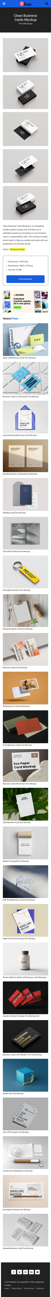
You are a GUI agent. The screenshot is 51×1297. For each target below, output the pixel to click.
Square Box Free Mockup (13, 1093)
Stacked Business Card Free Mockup (18, 1248)
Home (6, 1288)
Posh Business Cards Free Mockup (17, 745)
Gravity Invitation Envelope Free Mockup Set (21, 1016)
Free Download (25, 279)
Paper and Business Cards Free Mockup (19, 358)
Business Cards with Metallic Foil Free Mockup (22, 1055)
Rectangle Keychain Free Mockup (16, 590)
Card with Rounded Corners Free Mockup (20, 435)
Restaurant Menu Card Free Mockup (17, 629)
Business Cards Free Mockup (15, 667)
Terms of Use (28, 1288)
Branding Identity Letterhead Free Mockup (20, 474)
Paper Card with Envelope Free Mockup (19, 938)
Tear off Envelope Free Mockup (16, 1132)
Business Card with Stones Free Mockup (19, 784)
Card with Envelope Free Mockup (16, 551)
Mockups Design (17, 249)
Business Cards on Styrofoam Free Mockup (21, 397)
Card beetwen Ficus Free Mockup (16, 822)
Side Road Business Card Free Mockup (19, 900)
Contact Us (40, 1288)
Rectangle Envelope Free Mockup (16, 1210)
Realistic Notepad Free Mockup (16, 861)
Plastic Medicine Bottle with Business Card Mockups (25, 977)
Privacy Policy (16, 1288)
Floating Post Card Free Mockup (16, 706)
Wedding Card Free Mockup (14, 513)
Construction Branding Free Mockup (18, 1171)
